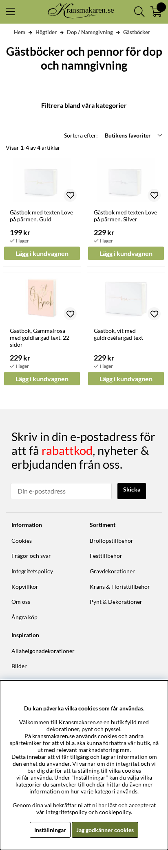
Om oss (20, 601)
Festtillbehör (106, 555)
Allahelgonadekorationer (43, 650)
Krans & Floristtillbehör (120, 586)
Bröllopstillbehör (111, 540)
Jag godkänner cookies (105, 829)
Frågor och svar (31, 555)
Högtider (46, 32)
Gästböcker (136, 32)
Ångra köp (24, 617)
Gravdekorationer (112, 571)
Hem (19, 32)
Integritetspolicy (32, 571)
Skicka (131, 489)
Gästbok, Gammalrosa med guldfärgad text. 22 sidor (39, 337)
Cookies (21, 540)
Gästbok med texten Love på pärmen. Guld (41, 216)
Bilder (19, 665)
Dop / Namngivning (90, 32)
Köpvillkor (24, 586)
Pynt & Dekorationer (116, 601)
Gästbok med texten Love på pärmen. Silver (125, 216)
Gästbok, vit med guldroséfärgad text (118, 334)
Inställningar (50, 829)
